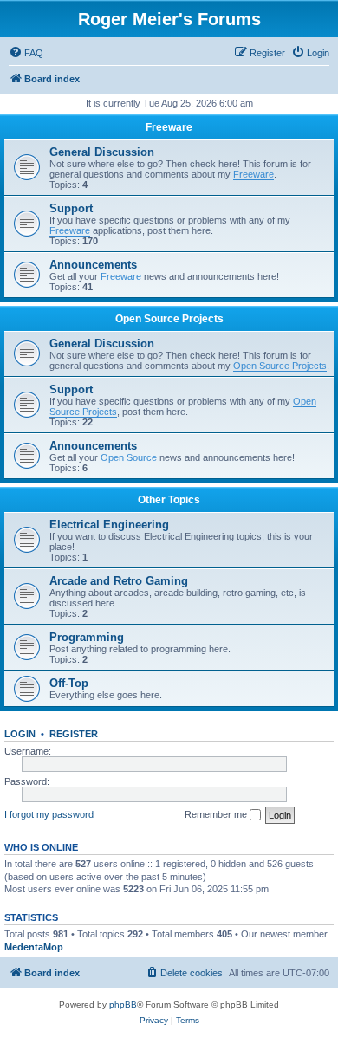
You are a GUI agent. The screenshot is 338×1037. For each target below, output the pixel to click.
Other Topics (169, 500)
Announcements (93, 264)
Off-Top (68, 683)
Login (20, 734)
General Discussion (101, 152)
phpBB (123, 1004)
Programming (86, 637)
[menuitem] (26, 52)
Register (73, 734)
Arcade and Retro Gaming (118, 580)
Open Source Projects (169, 319)
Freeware (169, 127)
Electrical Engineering (109, 524)
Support (71, 208)
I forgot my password (49, 814)
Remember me (217, 814)
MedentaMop (33, 947)
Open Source (129, 457)
